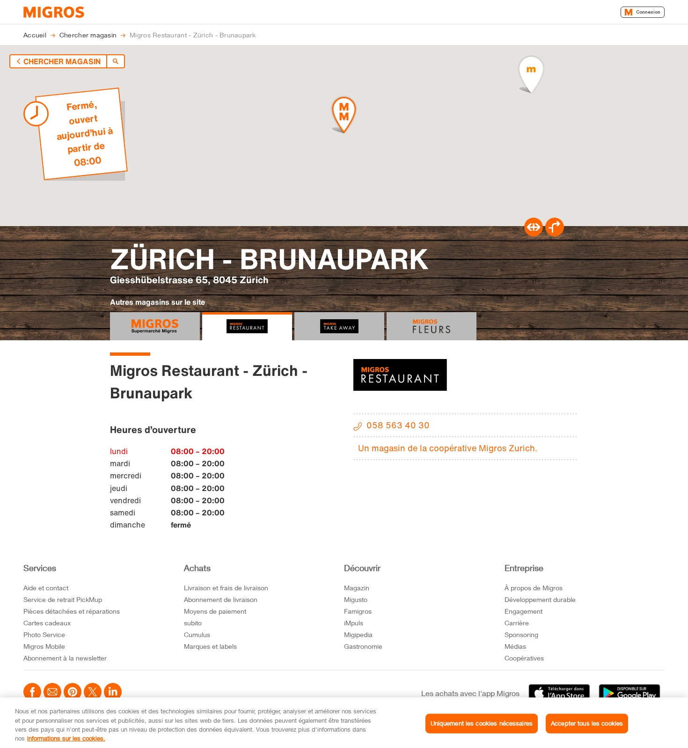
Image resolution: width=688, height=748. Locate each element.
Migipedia (358, 634)
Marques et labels (210, 646)
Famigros (358, 611)
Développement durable (540, 599)
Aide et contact (45, 588)
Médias (515, 646)
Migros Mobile (44, 646)
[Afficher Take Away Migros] (339, 326)
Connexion (648, 11)
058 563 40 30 (398, 425)
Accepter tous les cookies (587, 723)
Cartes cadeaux (47, 623)
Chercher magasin (62, 61)
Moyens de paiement (215, 611)
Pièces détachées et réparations (71, 611)
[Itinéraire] (533, 233)
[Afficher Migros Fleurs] (431, 326)
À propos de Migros (534, 588)
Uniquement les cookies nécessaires (482, 723)
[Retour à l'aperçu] (115, 61)
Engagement (523, 611)
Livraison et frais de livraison (226, 588)
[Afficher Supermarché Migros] (155, 326)
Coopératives (524, 658)
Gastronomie (363, 646)
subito (193, 623)
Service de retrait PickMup (62, 599)
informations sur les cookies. (66, 738)
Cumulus (197, 634)
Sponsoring (521, 634)
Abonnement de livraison (220, 599)
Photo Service (44, 634)
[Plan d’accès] (554, 233)
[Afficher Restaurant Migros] (247, 326)
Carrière (517, 623)
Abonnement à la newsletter (65, 658)
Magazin (356, 588)
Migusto (355, 599)
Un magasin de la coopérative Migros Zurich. (447, 448)
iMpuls (353, 623)
